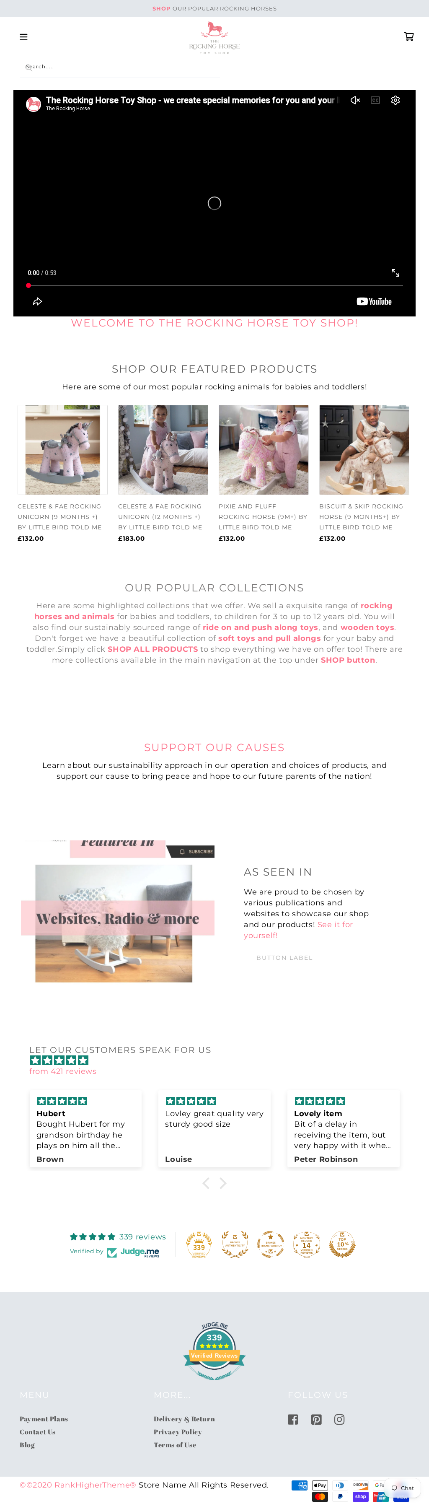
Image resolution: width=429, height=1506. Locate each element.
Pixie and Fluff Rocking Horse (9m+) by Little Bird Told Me (263, 517)
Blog (27, 1444)
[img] (218, 1060)
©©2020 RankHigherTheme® (78, 1485)
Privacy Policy (178, 1431)
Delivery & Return (184, 1418)
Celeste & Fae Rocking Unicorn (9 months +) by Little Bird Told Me (60, 517)
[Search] (29, 68)
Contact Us (38, 1431)
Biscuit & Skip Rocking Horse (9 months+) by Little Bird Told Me (361, 517)
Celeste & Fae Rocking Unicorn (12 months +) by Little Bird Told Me (160, 517)
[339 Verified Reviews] (214, 1384)
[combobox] (120, 68)
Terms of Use (175, 1444)
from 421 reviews (63, 1071)
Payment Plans (44, 1418)
